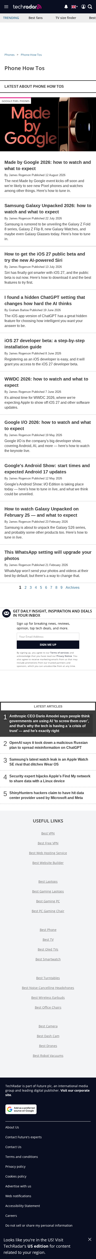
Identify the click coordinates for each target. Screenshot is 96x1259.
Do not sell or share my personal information (39, 1225)
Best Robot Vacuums (48, 1055)
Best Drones (48, 1046)
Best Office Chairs (48, 1007)
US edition (37, 1246)
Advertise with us (18, 1186)
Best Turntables (48, 978)
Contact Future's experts (23, 1137)
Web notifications (18, 1196)
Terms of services (60, 652)
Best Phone (48, 930)
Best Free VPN (48, 843)
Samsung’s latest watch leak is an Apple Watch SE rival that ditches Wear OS (48, 761)
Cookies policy (15, 1176)
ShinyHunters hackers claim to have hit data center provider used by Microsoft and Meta (46, 795)
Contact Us (13, 1147)
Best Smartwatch (48, 959)
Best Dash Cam (48, 1036)
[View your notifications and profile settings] (66, 6)
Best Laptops (48, 881)
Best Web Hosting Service (48, 853)
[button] (90, 6)
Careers (11, 1215)
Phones (9, 55)
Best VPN (48, 833)
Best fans (36, 18)
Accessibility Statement (22, 1206)
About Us (12, 1127)
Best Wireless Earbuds (48, 997)
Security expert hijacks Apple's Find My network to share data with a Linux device (49, 778)
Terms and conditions (21, 1157)
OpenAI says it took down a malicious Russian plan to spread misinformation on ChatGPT (48, 745)
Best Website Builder (48, 863)
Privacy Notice (64, 656)
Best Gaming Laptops (48, 891)
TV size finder (66, 18)
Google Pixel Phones (15, 101)
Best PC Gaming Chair (48, 911)
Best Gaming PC (48, 901)
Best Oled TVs (48, 949)
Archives (72, 587)
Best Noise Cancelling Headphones (48, 988)
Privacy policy (15, 1166)
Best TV (48, 939)
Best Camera (48, 1026)
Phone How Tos (31, 55)
